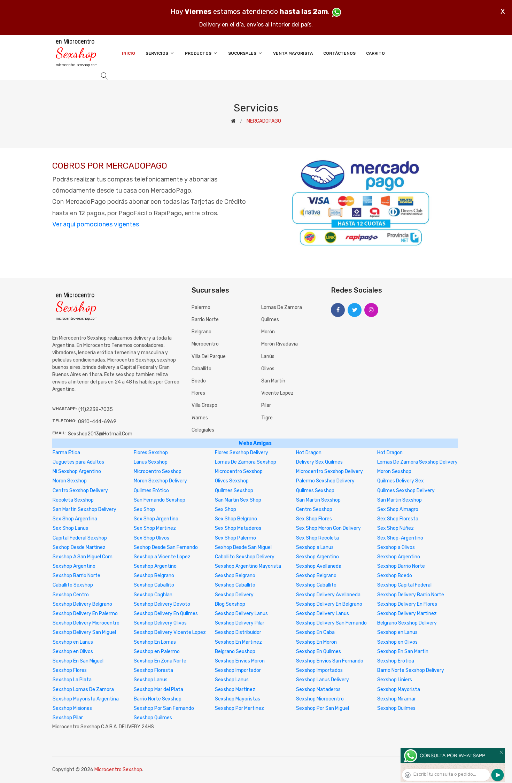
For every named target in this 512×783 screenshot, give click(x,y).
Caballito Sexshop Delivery (244, 557)
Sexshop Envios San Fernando (329, 661)
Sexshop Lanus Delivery (322, 680)
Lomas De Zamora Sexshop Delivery (417, 462)
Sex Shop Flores (314, 519)
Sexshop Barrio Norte (401, 566)
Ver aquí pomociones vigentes (95, 224)
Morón (268, 332)
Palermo (201, 307)
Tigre (267, 418)
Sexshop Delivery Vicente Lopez (170, 632)
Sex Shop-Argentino (400, 538)
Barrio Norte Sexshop (157, 699)
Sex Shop (144, 509)
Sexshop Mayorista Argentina (86, 699)
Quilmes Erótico (151, 491)
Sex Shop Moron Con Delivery (328, 528)
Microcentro (205, 344)
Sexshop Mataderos (318, 689)
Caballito (201, 369)
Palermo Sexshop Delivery (325, 481)
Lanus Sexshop (151, 462)
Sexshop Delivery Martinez (407, 614)
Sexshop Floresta (153, 670)
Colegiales (203, 430)
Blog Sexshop (230, 604)
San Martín (273, 381)
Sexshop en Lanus (397, 632)
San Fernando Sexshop (159, 500)
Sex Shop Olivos (151, 538)
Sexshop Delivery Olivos (160, 623)
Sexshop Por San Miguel (322, 708)
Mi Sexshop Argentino (77, 471)
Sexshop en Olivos (397, 642)
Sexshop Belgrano (154, 576)
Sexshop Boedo (394, 576)
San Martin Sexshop (318, 500)
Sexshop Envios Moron (240, 661)
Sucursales (242, 53)
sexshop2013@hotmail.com (100, 434)
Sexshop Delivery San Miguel (84, 632)
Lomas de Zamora (281, 307)
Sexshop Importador (238, 670)
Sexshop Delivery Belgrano (82, 604)
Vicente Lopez (277, 393)
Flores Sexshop (151, 453)
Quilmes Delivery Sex (400, 481)
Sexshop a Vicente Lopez (162, 557)
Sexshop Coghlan (153, 595)
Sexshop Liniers (394, 680)
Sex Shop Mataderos (238, 528)
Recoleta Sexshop (73, 500)
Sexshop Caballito (154, 585)
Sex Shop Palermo (235, 538)
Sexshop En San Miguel (78, 661)
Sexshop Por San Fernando (164, 708)
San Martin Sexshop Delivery (84, 509)
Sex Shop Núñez (395, 528)
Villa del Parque (209, 356)
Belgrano (201, 332)
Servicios (157, 53)
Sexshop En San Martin (402, 651)
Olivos (267, 369)
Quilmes (270, 320)
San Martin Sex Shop (238, 500)
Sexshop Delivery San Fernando (331, 623)
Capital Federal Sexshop (80, 538)
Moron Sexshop (394, 471)
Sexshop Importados (319, 670)
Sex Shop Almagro (397, 509)
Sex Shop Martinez (155, 528)
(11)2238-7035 (95, 409)
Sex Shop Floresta (397, 519)
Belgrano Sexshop (235, 651)
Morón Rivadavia (279, 344)
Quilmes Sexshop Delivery (406, 491)
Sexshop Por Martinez (239, 708)
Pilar (266, 405)
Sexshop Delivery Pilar (239, 623)
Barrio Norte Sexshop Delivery (410, 670)
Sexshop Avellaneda (318, 566)
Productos (198, 53)
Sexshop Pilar (68, 718)
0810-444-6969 (97, 422)
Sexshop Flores (70, 670)
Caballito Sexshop (73, 585)
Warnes (200, 418)
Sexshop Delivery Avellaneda (328, 595)
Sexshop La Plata (72, 680)
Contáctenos (339, 53)
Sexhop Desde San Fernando (166, 547)
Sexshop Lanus (151, 680)
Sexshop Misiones (72, 708)
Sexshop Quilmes (396, 708)
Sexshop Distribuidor (238, 632)
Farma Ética (66, 453)
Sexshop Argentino (317, 557)
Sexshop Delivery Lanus (241, 614)
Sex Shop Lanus (70, 528)
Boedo (199, 381)
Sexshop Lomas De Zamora (83, 689)
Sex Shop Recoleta (317, 538)
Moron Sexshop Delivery (160, 481)
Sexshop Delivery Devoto (162, 604)
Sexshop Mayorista (398, 689)
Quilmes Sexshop (234, 491)
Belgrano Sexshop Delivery (407, 623)
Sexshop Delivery (234, 595)
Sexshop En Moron (316, 642)
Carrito (375, 53)
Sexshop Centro (71, 595)
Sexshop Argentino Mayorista (248, 566)
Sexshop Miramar (396, 699)
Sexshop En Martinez (238, 642)
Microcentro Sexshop (157, 471)
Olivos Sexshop (232, 481)
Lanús (267, 356)
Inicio (128, 53)
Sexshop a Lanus (315, 547)
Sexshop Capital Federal (404, 585)
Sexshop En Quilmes (318, 651)
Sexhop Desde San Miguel (243, 547)
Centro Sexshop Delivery (80, 491)
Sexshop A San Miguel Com (83, 557)
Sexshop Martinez (235, 689)
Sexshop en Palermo (157, 651)
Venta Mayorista (293, 53)
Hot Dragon (308, 453)
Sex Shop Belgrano (236, 519)
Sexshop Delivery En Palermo (85, 614)
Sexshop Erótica (395, 661)
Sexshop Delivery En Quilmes (166, 614)
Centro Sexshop (314, 509)
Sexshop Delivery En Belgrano (329, 604)
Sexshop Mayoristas (237, 699)
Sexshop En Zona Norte (160, 661)
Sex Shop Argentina (75, 519)
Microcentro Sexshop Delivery (329, 471)
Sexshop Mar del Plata (158, 689)
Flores (198, 393)
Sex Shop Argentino (156, 519)
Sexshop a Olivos (396, 547)
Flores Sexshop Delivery (241, 453)
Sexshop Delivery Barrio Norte (410, 595)
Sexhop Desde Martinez (79, 547)
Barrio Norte (205, 320)
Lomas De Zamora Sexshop (245, 462)
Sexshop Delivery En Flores (407, 604)
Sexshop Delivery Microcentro (86, 623)
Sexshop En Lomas (155, 642)
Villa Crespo (204, 405)
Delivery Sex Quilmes (319, 462)
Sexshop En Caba (315, 632)
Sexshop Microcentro (320, 699)
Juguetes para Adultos (78, 462)
